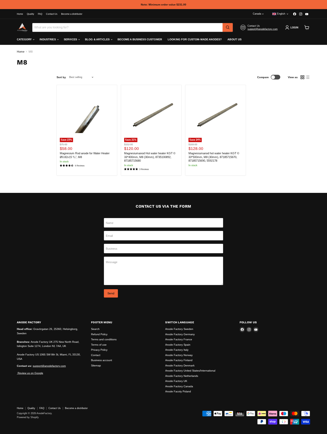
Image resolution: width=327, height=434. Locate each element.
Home (20, 14)
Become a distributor (71, 14)
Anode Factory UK (176, 381)
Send (110, 293)
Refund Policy (99, 334)
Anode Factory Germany (180, 334)
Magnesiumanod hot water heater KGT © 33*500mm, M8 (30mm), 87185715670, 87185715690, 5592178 (213, 157)
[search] (228, 27)
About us (234, 39)
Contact (95, 355)
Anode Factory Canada (179, 386)
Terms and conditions (104, 339)
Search (95, 328)
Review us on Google (30, 373)
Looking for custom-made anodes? (195, 39)
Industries (48, 39)
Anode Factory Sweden (179, 328)
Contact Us (51, 14)
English (281, 13)
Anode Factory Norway (179, 355)
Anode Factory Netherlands (181, 375)
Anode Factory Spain (177, 344)
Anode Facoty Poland (178, 391)
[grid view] (302, 77)
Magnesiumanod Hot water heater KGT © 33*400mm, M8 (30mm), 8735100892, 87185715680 (149, 157)
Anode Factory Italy (176, 349)
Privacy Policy (99, 349)
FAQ (40, 14)
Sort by (61, 77)
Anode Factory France (178, 339)
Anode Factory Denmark (180, 365)
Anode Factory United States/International (190, 370)
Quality (30, 14)
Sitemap (96, 365)
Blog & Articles (97, 39)
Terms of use (99, 344)
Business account (101, 360)
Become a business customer (140, 39)
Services (71, 39)
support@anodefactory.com (263, 29)
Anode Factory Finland (178, 360)
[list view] (307, 77)
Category (24, 39)
